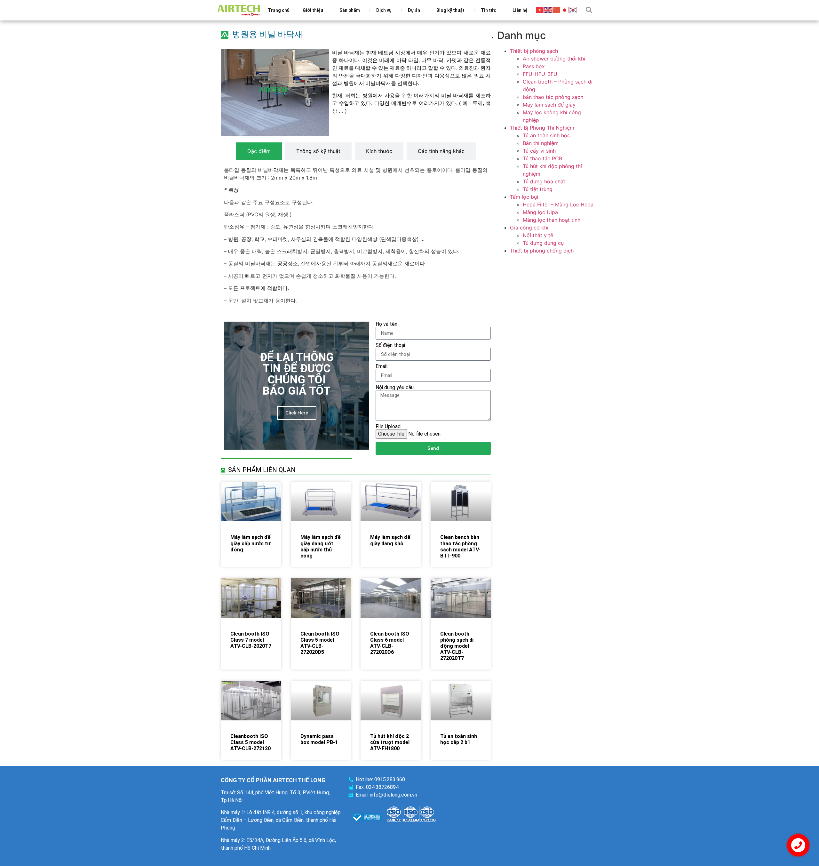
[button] (589, 10)
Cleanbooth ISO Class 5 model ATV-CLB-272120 (250, 742)
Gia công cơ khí (529, 227)
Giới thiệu (313, 10)
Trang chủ (279, 10)
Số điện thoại (390, 345)
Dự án (414, 10)
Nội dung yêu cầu (395, 387)
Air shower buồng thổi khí (554, 58)
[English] (548, 9)
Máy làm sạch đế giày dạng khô (390, 540)
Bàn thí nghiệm (541, 143)
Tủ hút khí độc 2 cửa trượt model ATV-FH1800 (390, 742)
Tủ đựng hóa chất (544, 181)
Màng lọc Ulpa (540, 212)
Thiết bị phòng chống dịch (542, 250)
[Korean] (573, 9)
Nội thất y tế (538, 235)
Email (381, 366)
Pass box (534, 66)
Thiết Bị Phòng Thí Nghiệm (542, 127)
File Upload (388, 426)
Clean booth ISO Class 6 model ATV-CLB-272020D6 (389, 643)
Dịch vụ (384, 10)
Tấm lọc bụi (524, 197)
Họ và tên (386, 324)
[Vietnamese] (540, 9)
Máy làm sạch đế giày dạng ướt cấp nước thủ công (320, 546)
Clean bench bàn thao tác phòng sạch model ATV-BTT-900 (460, 546)
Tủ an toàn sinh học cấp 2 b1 (458, 739)
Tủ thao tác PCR (542, 158)
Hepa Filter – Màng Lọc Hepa (558, 204)
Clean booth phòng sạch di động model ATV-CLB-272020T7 (456, 646)
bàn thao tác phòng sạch (553, 97)
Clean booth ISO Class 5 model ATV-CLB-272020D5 (319, 643)
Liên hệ (520, 10)
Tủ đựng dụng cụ (543, 243)
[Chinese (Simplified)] (557, 9)
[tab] (259, 151)
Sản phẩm (349, 10)
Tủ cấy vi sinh (539, 151)
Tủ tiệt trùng (538, 189)
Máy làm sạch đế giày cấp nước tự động (250, 543)
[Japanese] (565, 9)
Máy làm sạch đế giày (549, 104)
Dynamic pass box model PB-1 (319, 739)
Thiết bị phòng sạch (534, 51)
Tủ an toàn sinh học (546, 135)
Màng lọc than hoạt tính (551, 220)
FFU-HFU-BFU (540, 74)
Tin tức (488, 10)
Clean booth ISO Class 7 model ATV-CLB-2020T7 (250, 640)
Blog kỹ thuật (450, 10)
